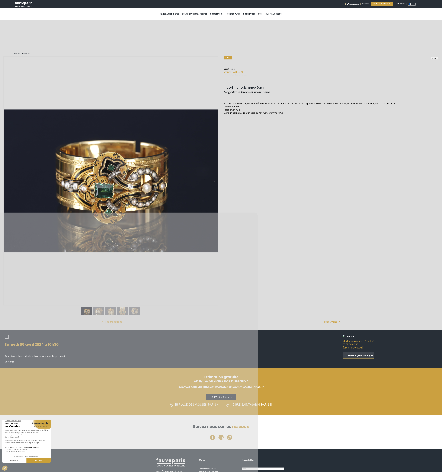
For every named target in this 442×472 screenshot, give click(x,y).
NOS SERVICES (249, 14)
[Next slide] (214, 180)
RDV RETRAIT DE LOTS (273, 14)
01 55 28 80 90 (354, 4)
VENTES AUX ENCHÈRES (169, 14)
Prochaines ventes (207, 469)
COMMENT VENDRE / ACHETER (194, 14)
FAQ (260, 14)
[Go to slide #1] (86, 311)
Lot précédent (113, 321)
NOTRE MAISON (216, 14)
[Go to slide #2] (98, 311)
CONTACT (365, 4)
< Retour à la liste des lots (21, 54)
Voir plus (9, 361)
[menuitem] (412, 4)
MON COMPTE (400, 4)
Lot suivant (330, 321)
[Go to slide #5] (134, 311)
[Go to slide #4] (122, 311)
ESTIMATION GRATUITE (382, 4)
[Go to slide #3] (110, 311)
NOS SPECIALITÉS (233, 14)
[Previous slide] (7, 180)
